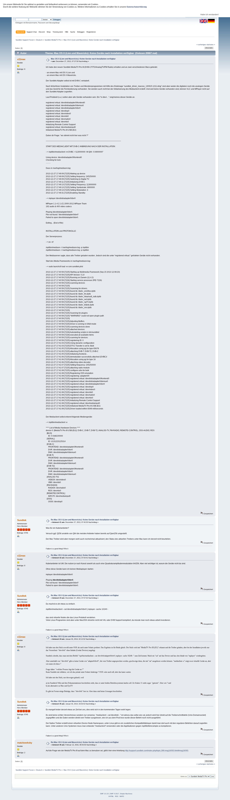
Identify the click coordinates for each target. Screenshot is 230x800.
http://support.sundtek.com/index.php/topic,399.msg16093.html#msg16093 (156, 750)
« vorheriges (201, 45)
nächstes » (211, 45)
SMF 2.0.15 (104, 794)
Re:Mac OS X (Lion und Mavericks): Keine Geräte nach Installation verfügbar (85, 520)
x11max (21, 59)
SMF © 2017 (114, 794)
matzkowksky (24, 742)
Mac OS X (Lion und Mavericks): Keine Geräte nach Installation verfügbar (83, 59)
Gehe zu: (184, 776)
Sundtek (21, 520)
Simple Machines (126, 794)
